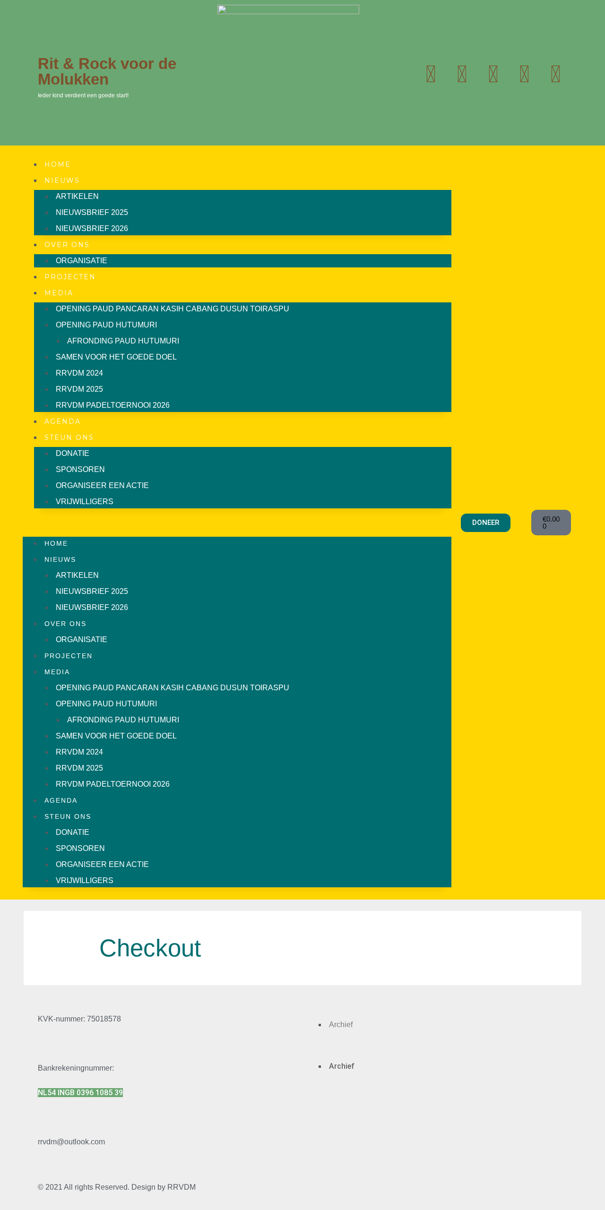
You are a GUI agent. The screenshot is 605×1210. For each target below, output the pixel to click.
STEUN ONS (69, 437)
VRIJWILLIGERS (84, 502)
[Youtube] (462, 74)
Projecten (70, 277)
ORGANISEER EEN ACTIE (102, 485)
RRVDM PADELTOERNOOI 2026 (113, 405)
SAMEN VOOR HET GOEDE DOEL (116, 357)
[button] (237, 522)
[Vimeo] (555, 74)
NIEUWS (62, 180)
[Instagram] (493, 74)
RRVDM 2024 (79, 373)
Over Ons (67, 244)
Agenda (62, 421)
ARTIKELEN (77, 196)
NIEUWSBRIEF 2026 (92, 228)
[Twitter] (430, 74)
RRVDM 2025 (79, 389)
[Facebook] (524, 74)
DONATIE (72, 453)
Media (58, 293)
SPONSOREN (80, 469)
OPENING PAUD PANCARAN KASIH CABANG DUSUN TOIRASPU (172, 309)
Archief (341, 1025)
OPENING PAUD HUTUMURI (106, 325)
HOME (57, 164)
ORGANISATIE (81, 261)
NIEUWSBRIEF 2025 (92, 212)
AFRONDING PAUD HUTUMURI (123, 341)
